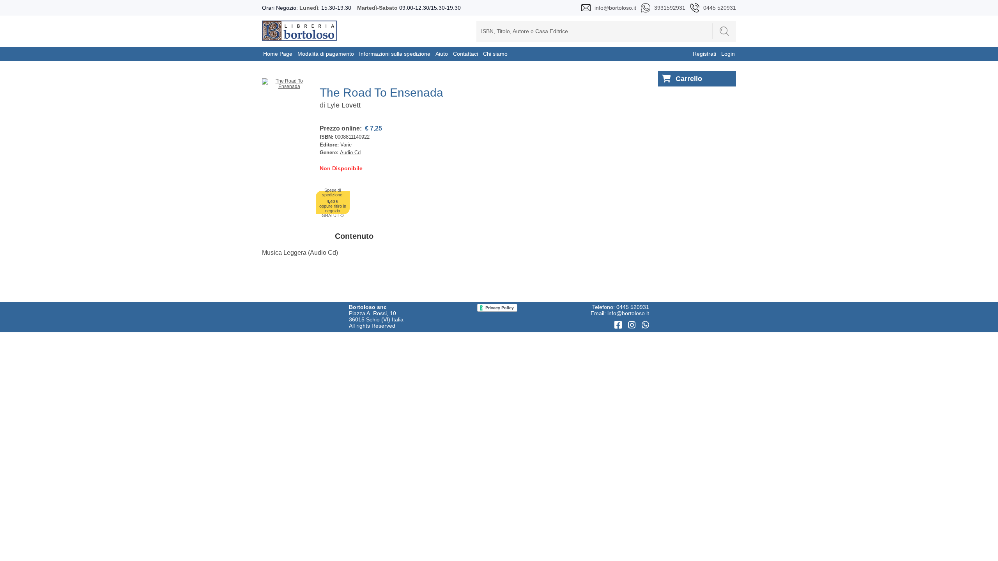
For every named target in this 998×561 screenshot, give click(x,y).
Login (728, 54)
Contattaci (465, 54)
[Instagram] (633, 325)
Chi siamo (495, 54)
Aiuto (441, 54)
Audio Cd (350, 152)
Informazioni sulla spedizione (394, 54)
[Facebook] (619, 325)
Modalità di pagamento (325, 54)
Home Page (277, 54)
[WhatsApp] (645, 325)
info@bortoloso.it (628, 313)
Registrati (704, 54)
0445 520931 (632, 307)
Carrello (689, 79)
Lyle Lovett (344, 105)
